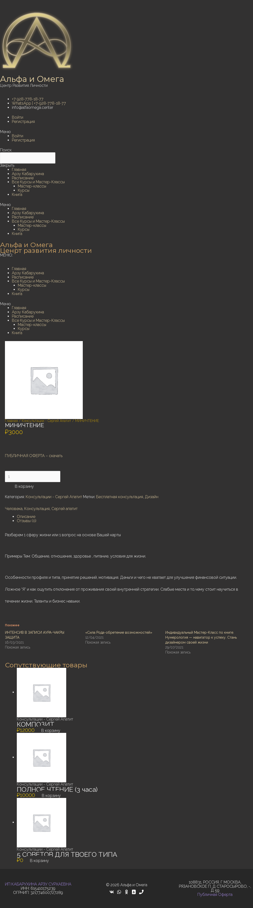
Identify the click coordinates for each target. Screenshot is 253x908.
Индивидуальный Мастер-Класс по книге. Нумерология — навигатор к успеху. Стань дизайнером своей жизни (201, 637)
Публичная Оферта (214, 894)
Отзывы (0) (26, 520)
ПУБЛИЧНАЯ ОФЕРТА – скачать (34, 455)
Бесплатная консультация (119, 496)
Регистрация (23, 121)
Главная (19, 169)
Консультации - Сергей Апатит (46, 421)
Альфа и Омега (32, 79)
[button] (126, 132)
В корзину (24, 486)
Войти (17, 117)
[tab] (132, 517)
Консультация (37, 508)
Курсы (23, 190)
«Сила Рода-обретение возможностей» (118, 632)
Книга (17, 194)
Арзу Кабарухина (28, 173)
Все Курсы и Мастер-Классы (38, 182)
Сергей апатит (64, 508)
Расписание (23, 178)
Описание (26, 516)
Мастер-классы (32, 186)
